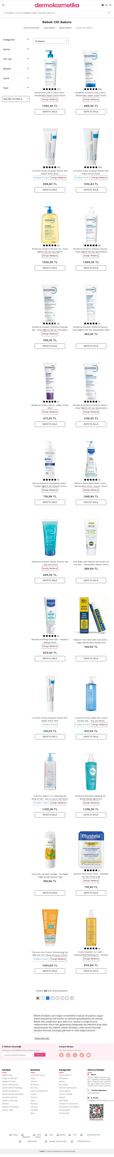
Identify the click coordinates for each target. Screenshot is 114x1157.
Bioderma (35, 1085)
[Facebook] (61, 1055)
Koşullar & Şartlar (9, 1097)
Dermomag (64, 1113)
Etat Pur (34, 1088)
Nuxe (33, 1100)
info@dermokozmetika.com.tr (99, 1100)
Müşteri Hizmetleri (10, 1107)
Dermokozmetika (31, 28)
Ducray (34, 1097)
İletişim (5, 1104)
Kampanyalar (64, 1110)
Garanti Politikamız (10, 1091)
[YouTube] (88, 1055)
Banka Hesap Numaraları (13, 1094)
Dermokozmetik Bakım (69, 1107)
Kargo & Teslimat (9, 1078)
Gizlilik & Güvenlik (10, 1100)
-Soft (41, 1151)
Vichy (33, 1078)
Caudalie (34, 1110)
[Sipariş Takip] (102, 5)
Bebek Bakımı (65, 28)
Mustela (34, 1104)
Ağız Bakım (64, 1100)
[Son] (72, 998)
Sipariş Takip (7, 1110)
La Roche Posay (38, 1075)
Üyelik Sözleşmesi (10, 1085)
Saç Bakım (63, 1085)
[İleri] (67, 998)
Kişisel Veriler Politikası (12, 1088)
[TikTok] (81, 1055)
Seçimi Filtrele (12, 99)
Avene (33, 1094)
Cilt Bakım (63, 1078)
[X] (75, 1055)
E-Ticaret (48, 1151)
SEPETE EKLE (50, 111)
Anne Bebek (49, 28)
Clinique (34, 1107)
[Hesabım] (106, 5)
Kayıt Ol (39, 1055)
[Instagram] (68, 1055)
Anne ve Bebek (65, 1094)
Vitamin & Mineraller (68, 1088)
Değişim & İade (8, 1081)
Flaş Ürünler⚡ (65, 1075)
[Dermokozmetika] (57, 5)
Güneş (62, 1081)
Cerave (34, 1081)
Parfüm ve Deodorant (68, 1104)
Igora (33, 1113)
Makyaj (62, 1097)
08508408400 (93, 1093)
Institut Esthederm (39, 1091)
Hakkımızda (7, 1075)
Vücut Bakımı (65, 1091)
